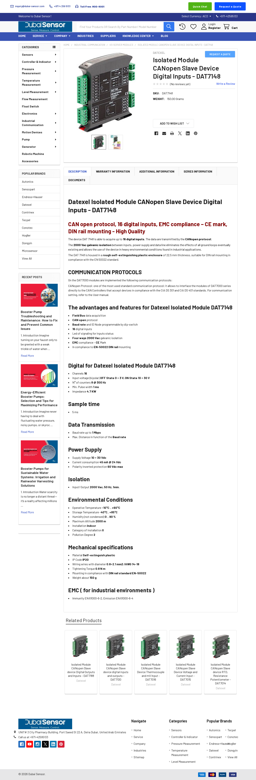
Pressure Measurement (31, 71)
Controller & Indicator (36, 61)
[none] (107, 92)
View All (27, 258)
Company (60, 36)
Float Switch (30, 106)
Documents (76, 180)
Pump (26, 139)
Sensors (27, 54)
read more (27, 355)
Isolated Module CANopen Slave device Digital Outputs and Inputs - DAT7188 (81, 670)
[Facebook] (156, 133)
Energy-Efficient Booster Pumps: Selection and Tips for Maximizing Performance (39, 398)
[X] (180, 133)
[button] (173, 123)
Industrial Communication (32, 123)
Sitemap (139, 757)
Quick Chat (200, 6)
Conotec (27, 227)
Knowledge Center (137, 36)
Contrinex (28, 212)
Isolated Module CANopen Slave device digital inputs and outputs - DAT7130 (115, 672)
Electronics (29, 113)
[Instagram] (37, 744)
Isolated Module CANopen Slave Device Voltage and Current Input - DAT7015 (185, 672)
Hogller (26, 235)
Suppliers (108, 36)
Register (214, 27)
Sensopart (28, 189)
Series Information (198, 171)
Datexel (26, 204)
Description (77, 171)
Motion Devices (32, 132)
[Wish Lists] (194, 27)
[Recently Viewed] (183, 27)
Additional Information (156, 171)
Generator (29, 146)
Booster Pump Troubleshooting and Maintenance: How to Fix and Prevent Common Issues (39, 320)
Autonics (27, 181)
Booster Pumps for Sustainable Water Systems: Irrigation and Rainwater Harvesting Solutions (38, 476)
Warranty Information (113, 171)
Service (38, 36)
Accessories (30, 161)
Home (22, 36)
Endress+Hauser (32, 197)
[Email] (164, 133)
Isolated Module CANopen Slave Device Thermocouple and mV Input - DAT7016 (150, 672)
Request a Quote (230, 6)
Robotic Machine (33, 153)
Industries (85, 36)
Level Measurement (35, 92)
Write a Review (225, 83)
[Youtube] (29, 744)
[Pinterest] (195, 133)
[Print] (172, 133)
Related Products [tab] (84, 620)
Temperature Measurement (31, 82)
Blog (164, 36)
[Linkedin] (187, 133)
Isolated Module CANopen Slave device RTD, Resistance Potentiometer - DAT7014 (220, 674)
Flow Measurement (35, 99)
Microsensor (29, 250)
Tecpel (26, 220)
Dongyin (27, 243)
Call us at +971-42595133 (33, 737)
